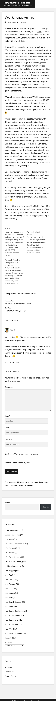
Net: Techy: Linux (12, 620)
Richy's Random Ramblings (17, 2)
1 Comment (22, 22)
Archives (8, 642)
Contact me (9, 672)
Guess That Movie (12, 535)
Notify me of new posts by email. (18, 463)
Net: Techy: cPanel (12, 615)
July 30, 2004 (11, 22)
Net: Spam (9, 606)
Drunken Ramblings (12, 530)
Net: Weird (9, 629)
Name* (7, 416)
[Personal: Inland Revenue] (38, 242)
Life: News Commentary (14, 544)
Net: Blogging (10, 571)
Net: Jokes (9, 588)
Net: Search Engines (13, 602)
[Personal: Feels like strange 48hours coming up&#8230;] (16, 272)
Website (8, 439)
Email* (7, 427)
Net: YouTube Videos (13, 633)
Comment (9, 387)
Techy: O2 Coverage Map (15, 310)
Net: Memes (10, 593)
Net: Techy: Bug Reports (15, 611)
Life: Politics (10, 553)
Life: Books (9, 539)
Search (7, 502)
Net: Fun (8, 575)
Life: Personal (10, 548)
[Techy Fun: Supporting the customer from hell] (16, 244)
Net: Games (9, 579)
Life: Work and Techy (27, 293)
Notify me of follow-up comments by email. (22, 454)
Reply (17, 362)
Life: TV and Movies (13, 557)
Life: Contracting (14, 566)
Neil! (39, 31)
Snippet (8, 638)
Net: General (10, 584)
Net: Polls (9, 597)
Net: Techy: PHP (11, 624)
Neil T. (12, 330)
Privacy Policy (10, 676)
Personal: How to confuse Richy (18, 303)
